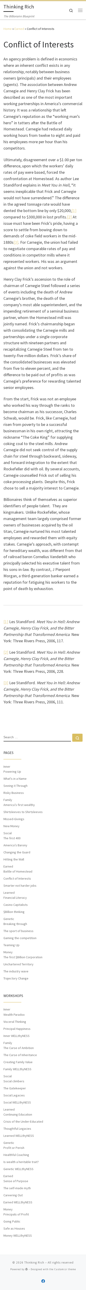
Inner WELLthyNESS (16, 1036)
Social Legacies (14, 1095)
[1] (74, 210)
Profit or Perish (13, 1148)
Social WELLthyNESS (17, 1102)
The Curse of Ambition (18, 1048)
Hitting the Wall (13, 859)
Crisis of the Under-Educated (23, 1121)
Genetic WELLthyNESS (18, 1169)
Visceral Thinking (14, 1022)
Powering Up (12, 771)
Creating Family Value (18, 1062)
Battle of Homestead (17, 871)
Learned (9, 893)
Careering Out (13, 1195)
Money (8, 952)
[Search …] (77, 738)
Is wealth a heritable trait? (21, 1162)
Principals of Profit (16, 1214)
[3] (16, 242)
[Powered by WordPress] (26, 1269)
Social (7, 833)
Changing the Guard (16, 852)
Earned (19, 29)
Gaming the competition (19, 938)
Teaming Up (11, 945)
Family (7, 800)
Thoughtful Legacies (17, 1129)
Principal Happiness (17, 1029)
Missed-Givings (13, 819)
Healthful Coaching (16, 1155)
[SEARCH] (37, 737)
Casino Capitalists (15, 905)
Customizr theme (65, 1269)
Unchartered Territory (18, 964)
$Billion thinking (14, 912)
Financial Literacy (15, 898)
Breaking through (15, 924)
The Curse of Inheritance (20, 1055)
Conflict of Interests (17, 878)
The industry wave (15, 971)
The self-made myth (17, 1188)
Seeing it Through (15, 786)
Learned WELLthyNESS (18, 1136)
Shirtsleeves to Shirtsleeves (23, 812)
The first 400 (11, 838)
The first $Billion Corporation (22, 957)
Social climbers (13, 1081)
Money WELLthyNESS (17, 1235)
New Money (11, 826)
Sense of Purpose (15, 1181)
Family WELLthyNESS (17, 1069)
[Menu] (80, 10)
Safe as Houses (14, 1228)
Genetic (8, 919)
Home (7, 29)
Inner (6, 766)
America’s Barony (15, 845)
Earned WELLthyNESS (17, 1202)
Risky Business (13, 793)
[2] (69, 217)
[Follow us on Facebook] (43, 1281)
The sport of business (18, 931)
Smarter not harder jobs (19, 885)
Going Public (11, 1221)
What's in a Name (15, 779)
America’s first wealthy (19, 805)
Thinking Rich (34, 1262)
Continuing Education (17, 1114)
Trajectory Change (15, 978)
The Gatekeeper (14, 1088)
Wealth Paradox (14, 1015)
